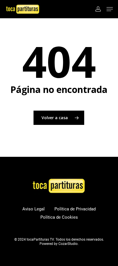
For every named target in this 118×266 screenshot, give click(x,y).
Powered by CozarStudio (59, 244)
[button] (110, 9)
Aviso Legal (33, 209)
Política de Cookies (59, 217)
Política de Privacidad (75, 209)
